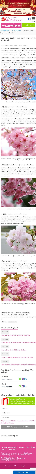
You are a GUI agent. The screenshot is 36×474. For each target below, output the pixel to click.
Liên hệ (29, 25)
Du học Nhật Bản (5, 31)
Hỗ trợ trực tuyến (22, 472)
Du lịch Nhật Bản (16, 31)
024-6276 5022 (11, 26)
